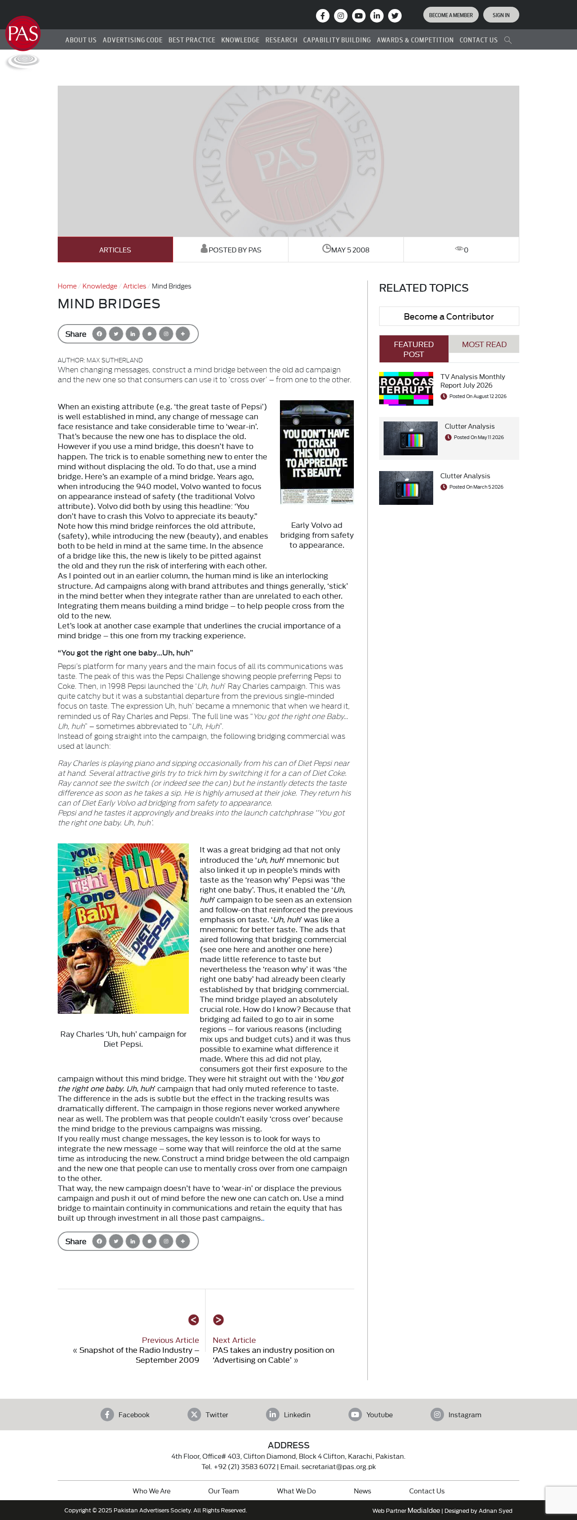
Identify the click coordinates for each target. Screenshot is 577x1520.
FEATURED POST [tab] (414, 348)
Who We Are (151, 1490)
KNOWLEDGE (240, 39)
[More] (182, 333)
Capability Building (337, 39)
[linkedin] (377, 16)
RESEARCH (282, 39)
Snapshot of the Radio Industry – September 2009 (139, 1354)
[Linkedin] (132, 333)
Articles (115, 249)
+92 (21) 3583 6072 (244, 1466)
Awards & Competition (415, 39)
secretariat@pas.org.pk (339, 1466)
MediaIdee (424, 1510)
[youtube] (359, 16)
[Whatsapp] (149, 333)
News (362, 1490)
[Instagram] (341, 16)
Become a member (451, 14)
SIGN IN (501, 14)
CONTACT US (479, 39)
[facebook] (323, 16)
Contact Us (427, 1490)
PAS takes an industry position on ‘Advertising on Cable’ (273, 1354)
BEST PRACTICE (192, 39)
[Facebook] (99, 333)
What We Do (296, 1490)
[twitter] (395, 16)
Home (67, 285)
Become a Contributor (449, 316)
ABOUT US (81, 39)
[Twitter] (116, 333)
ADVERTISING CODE (133, 39)
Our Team (223, 1490)
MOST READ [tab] (484, 343)
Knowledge (99, 285)
